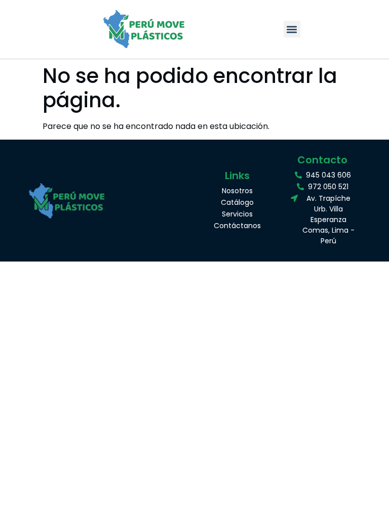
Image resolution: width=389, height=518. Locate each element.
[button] (292, 29)
